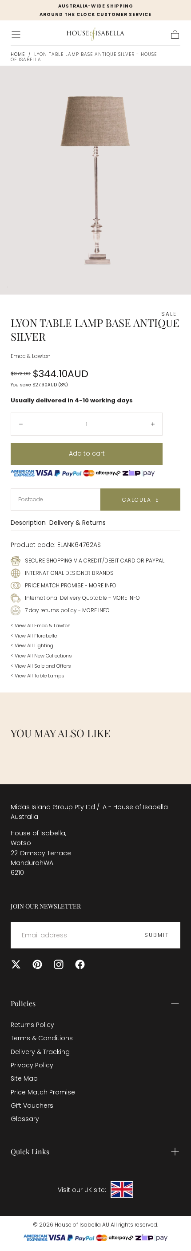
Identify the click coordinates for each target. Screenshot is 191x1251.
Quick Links (30, 1151)
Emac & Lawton (31, 356)
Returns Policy (32, 1024)
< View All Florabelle (34, 635)
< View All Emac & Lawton (41, 625)
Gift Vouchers (32, 1105)
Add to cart (87, 453)
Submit (156, 935)
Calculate (140, 500)
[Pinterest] (37, 964)
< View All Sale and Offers (41, 665)
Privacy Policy (32, 1065)
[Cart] (175, 34)
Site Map (24, 1078)
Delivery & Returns (77, 523)
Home (18, 54)
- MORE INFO (100, 585)
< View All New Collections (41, 655)
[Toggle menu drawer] (16, 34)
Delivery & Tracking (40, 1051)
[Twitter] (16, 964)
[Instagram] (58, 964)
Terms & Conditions (42, 1038)
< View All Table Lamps (37, 675)
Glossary (25, 1118)
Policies (23, 1003)
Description (28, 523)
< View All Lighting (32, 645)
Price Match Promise (43, 1092)
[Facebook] (80, 964)
